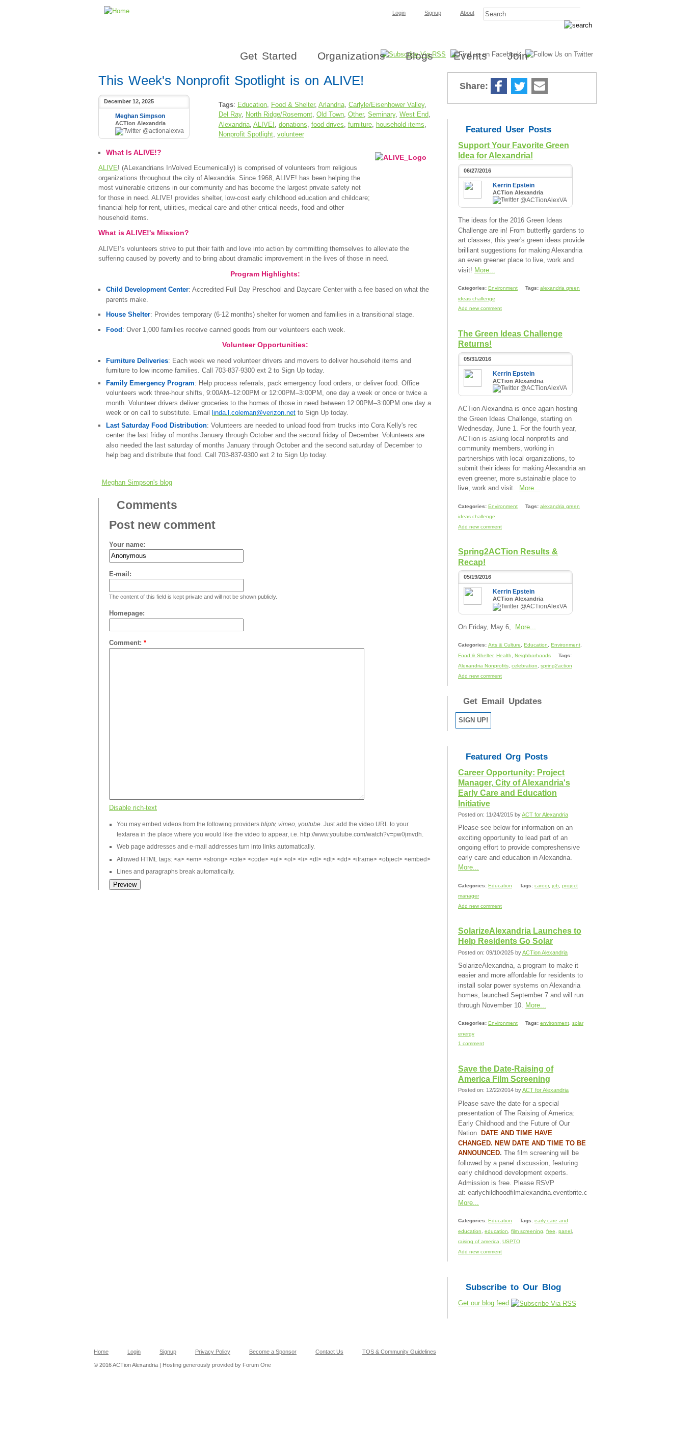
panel (565, 1231)
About (467, 13)
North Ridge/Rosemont (279, 114)
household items (400, 124)
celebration (525, 665)
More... (484, 270)
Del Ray (230, 114)
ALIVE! (264, 124)
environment (554, 1023)
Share (559, 87)
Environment (503, 288)
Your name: (127, 544)
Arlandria (331, 104)
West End (414, 114)
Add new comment (480, 308)
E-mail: (120, 574)
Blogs (419, 56)
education (496, 1231)
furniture (360, 124)
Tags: (532, 288)
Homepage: (127, 613)
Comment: (127, 643)
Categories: (473, 288)
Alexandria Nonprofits (483, 665)
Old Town (330, 114)
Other (356, 114)
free (550, 1231)
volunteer (290, 134)
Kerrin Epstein (513, 185)
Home (101, 1352)
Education (252, 104)
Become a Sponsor (273, 1352)
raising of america (478, 1241)
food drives (327, 124)
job (555, 885)
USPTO (511, 1241)
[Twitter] (519, 87)
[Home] (348, 3)
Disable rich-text (133, 807)
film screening (527, 1231)
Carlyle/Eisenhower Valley (386, 104)
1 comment (471, 1043)
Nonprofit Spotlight (246, 134)
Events (470, 56)
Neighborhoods (533, 655)
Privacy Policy (212, 1352)
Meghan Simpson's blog (137, 482)
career (541, 885)
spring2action (556, 665)
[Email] (539, 87)
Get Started (268, 56)
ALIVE (108, 168)
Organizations (351, 56)
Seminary (381, 114)
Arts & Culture (504, 645)
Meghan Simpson (140, 116)
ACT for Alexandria (545, 814)
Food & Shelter (293, 104)
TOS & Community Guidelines (399, 1352)
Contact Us (329, 1352)
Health (504, 655)
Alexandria (234, 124)
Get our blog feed (483, 1303)
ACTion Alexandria (545, 952)
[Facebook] (499, 87)
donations (293, 124)
